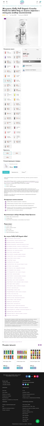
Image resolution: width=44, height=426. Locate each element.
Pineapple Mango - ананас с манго (13, 289)
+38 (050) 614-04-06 (6, 384)
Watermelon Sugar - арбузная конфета (14, 311)
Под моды (4, 390)
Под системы (4, 392)
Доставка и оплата (26, 392)
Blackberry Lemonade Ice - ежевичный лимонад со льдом (18, 244)
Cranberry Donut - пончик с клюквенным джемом (16, 256)
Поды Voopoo (25, 417)
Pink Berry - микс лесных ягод (12, 293)
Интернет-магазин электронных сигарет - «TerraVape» (22, 424)
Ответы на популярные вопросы (8, 408)
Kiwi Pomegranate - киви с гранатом (13, 270)
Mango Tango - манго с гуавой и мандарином (15, 279)
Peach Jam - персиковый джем (12, 287)
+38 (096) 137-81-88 (6, 382)
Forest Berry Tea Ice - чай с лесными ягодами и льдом (17, 264)
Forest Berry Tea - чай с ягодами (13, 262)
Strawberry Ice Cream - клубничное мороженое (16, 305)
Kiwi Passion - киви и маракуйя (12, 266)
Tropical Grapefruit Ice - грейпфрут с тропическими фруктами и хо (19, 309)
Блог (3, 406)
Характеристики (15, 172)
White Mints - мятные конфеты (12, 315)
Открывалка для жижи (13, 164)
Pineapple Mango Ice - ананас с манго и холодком (16, 291)
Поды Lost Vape (25, 419)
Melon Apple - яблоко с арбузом (13, 283)
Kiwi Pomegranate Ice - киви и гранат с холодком (16, 272)
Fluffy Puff (26, 15)
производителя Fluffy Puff (30, 182)
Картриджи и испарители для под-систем (10, 399)
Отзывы (24, 172)
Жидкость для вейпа (6, 394)
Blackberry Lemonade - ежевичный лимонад (15, 242)
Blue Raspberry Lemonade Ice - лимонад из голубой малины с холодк (20, 248)
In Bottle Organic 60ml (21, 361)
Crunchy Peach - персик (11, 260)
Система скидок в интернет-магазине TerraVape (31, 397)
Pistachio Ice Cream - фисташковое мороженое (15, 297)
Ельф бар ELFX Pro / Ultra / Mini (29, 406)
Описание (6, 172)
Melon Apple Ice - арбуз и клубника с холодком (16, 285)
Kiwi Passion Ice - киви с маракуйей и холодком (16, 268)
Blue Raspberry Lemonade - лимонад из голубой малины (17, 246)
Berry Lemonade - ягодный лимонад (13, 238)
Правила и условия (26, 396)
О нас (24, 390)
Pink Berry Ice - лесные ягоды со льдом (14, 295)
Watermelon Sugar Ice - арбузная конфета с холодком (17, 313)
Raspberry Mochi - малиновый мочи (13, 303)
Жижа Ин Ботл (25, 413)
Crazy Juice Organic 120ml (35, 361)
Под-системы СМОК (26, 404)
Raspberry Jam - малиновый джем (13, 301)
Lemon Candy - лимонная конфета (13, 274)
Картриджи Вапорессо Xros (28, 412)
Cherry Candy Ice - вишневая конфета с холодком (16, 254)
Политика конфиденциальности (29, 394)
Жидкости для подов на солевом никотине (31, 408)
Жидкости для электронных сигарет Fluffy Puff (13, 341)
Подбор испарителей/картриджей (8, 404)
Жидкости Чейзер (26, 410)
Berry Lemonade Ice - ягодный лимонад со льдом (16, 240)
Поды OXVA (25, 421)
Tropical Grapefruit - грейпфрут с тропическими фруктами (17, 307)
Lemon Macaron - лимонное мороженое (14, 278)
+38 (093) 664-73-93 (26, 380)
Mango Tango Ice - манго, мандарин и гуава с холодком (17, 281)
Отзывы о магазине (6, 410)
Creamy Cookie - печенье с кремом (13, 258)
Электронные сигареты (6, 396)
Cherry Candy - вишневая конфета (13, 252)
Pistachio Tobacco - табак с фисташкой (14, 299)
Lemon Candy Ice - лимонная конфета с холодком (16, 276)
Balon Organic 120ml (7, 361)
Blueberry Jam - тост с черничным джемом (15, 250)
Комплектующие (5, 397)
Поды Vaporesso (26, 415)
